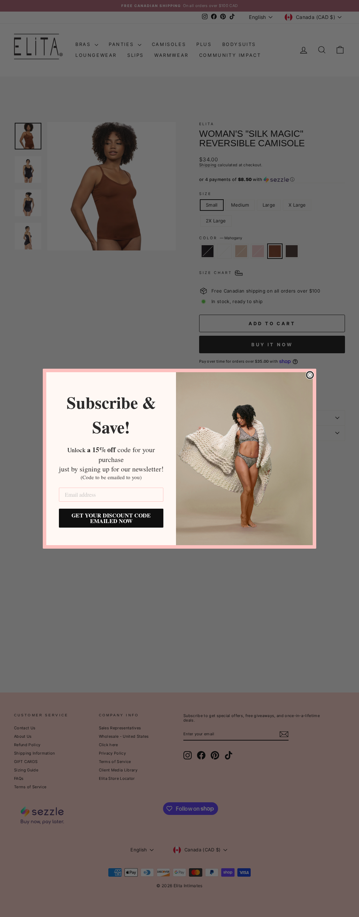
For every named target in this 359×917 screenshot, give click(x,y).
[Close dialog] (309, 375)
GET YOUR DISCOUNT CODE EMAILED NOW (111, 518)
